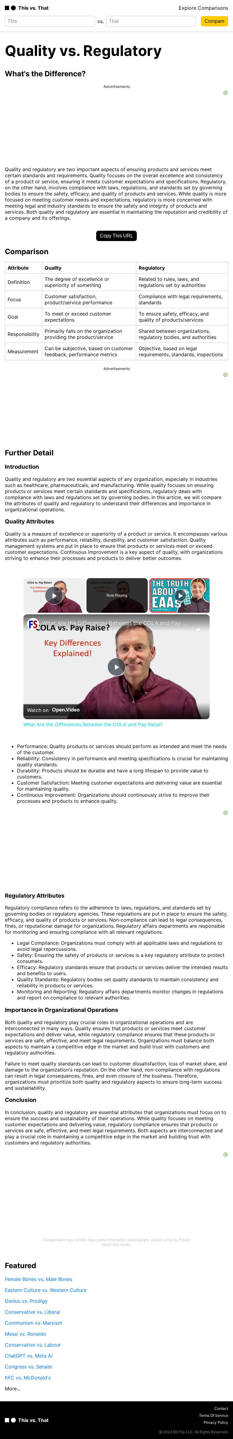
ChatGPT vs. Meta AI (28, 1356)
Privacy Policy (216, 1422)
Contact (221, 1408)
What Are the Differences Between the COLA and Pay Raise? (115, 623)
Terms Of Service (213, 1415)
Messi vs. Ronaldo (25, 1334)
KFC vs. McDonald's (28, 1378)
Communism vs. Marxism (33, 1323)
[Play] (180, 595)
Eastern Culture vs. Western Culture (45, 1290)
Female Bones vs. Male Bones (38, 1279)
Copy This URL (116, 235)
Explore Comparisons (203, 8)
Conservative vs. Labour (33, 1345)
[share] (197, 629)
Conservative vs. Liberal (32, 1312)
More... (12, 1389)
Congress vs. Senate (28, 1367)
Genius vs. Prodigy (26, 1301)
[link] (33, 624)
